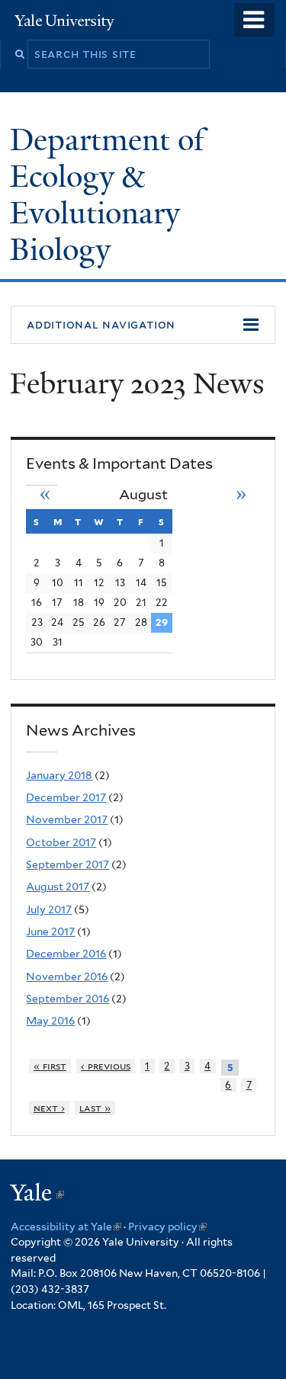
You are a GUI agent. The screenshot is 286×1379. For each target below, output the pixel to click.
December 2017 (66, 797)
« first (50, 1066)
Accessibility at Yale (66, 1226)
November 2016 (67, 976)
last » (95, 1108)
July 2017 (49, 909)
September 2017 (67, 864)
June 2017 (50, 931)
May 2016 (50, 1021)
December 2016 (66, 954)
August (143, 494)
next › (49, 1108)
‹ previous (105, 1066)
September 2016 (67, 999)
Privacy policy (167, 1226)
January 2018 (59, 775)
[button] (143, 324)
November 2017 (67, 819)
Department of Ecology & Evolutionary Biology (107, 194)
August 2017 (57, 886)
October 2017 (61, 842)
